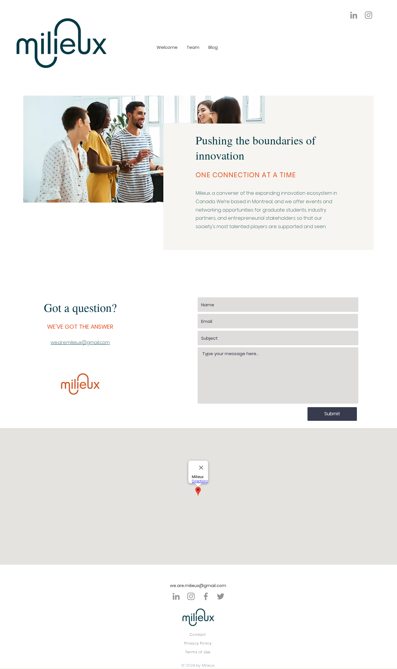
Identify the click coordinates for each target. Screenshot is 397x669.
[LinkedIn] (354, 15)
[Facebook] (206, 596)
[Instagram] (368, 15)
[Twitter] (221, 596)
